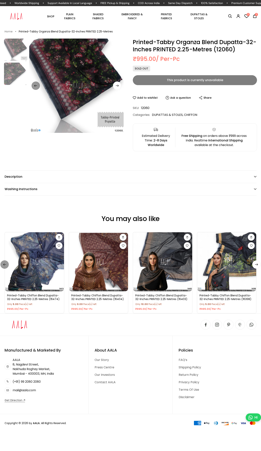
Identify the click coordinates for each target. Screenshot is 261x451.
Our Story (102, 360)
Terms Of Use (189, 389)
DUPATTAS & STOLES (199, 16)
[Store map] (240, 325)
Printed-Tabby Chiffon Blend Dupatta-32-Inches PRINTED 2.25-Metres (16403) (161, 297)
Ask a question (180, 98)
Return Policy (188, 375)
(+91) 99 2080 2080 (27, 381)
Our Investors (105, 375)
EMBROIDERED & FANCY (132, 16)
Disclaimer (187, 397)
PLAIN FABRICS (69, 16)
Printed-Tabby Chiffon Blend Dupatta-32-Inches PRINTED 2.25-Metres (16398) (225, 297)
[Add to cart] (59, 237)
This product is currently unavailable (195, 80)
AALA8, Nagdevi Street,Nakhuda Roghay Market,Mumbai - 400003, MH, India (33, 367)
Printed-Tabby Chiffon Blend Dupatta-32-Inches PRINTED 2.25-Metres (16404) (97, 297)
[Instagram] (217, 325)
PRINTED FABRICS (166, 16)
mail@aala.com (24, 390)
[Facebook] (206, 325)
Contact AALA (105, 382)
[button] (230, 16)
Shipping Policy (190, 367)
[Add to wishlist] (59, 245)
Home (9, 31)
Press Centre (104, 367)
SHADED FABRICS (98, 16)
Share (207, 98)
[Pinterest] (228, 325)
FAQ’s (183, 360)
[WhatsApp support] (251, 325)
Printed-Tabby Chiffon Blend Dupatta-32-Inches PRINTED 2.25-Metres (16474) (33, 297)
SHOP (50, 16)
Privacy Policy (189, 382)
